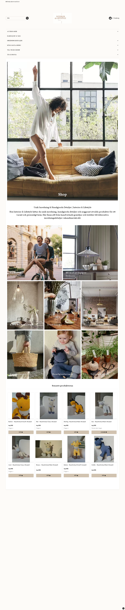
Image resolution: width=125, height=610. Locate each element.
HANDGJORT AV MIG (14, 36)
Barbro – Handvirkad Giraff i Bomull (20, 422)
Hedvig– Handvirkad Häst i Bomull (75, 422)
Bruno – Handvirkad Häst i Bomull (47, 465)
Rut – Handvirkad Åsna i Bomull (46, 422)
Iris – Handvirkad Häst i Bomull (101, 422)
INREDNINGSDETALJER (14, 41)
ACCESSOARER (12, 31)
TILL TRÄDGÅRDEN (13, 50)
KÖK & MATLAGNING (14, 45)
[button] (114, 18)
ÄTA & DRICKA (12, 55)
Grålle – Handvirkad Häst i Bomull (102, 465)
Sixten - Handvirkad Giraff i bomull (75, 465)
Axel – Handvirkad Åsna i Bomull (19, 465)
